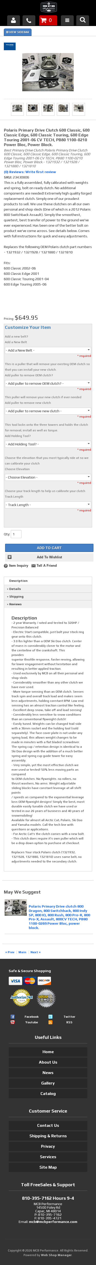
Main (22, 952)
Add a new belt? (16, 336)
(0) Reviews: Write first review (30, 172)
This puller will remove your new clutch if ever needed (43, 397)
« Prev (9, 952)
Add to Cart (49, 548)
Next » (35, 952)
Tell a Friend (47, 565)
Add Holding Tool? (18, 436)
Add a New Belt (16, 342)
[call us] (29, 20)
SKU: (8, 177)
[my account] (13, 20)
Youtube (31, 1022)
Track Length (14, 496)
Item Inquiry (18, 565)
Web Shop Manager (56, 1255)
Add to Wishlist (49, 557)
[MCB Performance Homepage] (48, 8)
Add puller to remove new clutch (28, 403)
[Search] (82, 20)
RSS (69, 1022)
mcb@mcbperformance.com (53, 1222)
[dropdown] (67, 20)
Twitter (69, 1016)
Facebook (32, 1016)
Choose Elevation (17, 469)
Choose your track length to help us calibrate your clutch (45, 491)
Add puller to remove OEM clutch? (29, 375)
